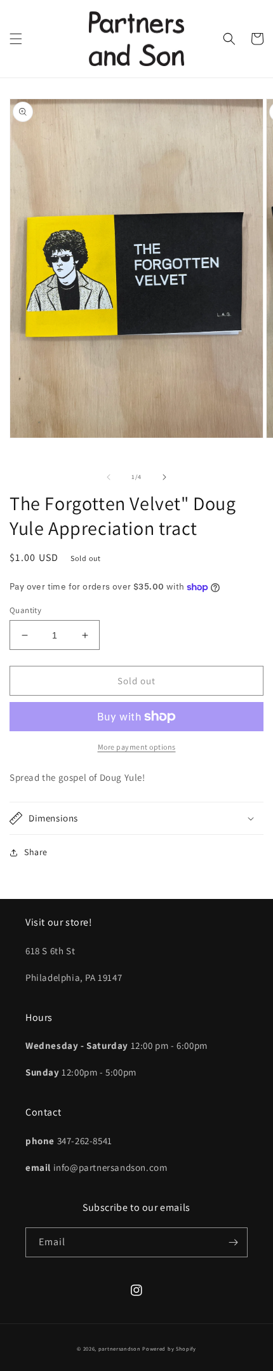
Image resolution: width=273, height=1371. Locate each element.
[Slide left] (109, 477)
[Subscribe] (233, 1242)
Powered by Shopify (169, 1348)
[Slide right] (164, 477)
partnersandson (119, 1348)
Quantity (25, 610)
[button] (16, 39)
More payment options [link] (137, 747)
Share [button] (36, 852)
